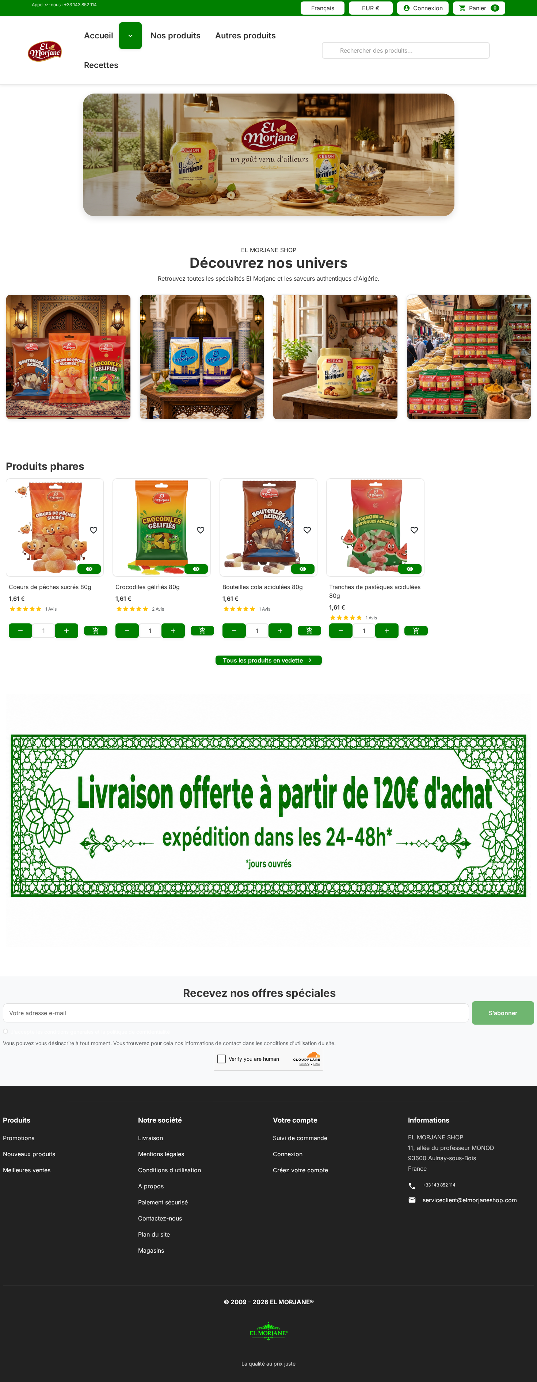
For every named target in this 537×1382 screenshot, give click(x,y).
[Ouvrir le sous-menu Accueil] (130, 35)
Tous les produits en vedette (268, 660)
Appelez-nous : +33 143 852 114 (64, 4)
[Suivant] (426, 155)
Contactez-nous (160, 1218)
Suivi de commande (300, 1138)
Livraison (150, 1138)
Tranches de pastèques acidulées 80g (374, 591)
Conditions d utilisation (169, 1170)
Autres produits (245, 35)
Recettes (101, 65)
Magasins (151, 1250)
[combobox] (406, 50)
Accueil (98, 35)
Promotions (18, 1138)
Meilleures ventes (26, 1170)
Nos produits (176, 35)
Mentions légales (161, 1154)
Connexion (287, 1154)
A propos (151, 1186)
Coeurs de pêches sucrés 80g (50, 587)
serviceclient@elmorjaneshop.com (470, 1200)
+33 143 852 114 (439, 1185)
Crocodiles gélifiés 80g (147, 587)
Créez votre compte (300, 1170)
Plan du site (154, 1234)
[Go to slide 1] (240, 208)
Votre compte (295, 1120)
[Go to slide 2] (259, 208)
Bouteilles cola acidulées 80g (262, 587)
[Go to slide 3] (278, 208)
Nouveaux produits (29, 1154)
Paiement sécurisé (163, 1202)
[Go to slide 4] (297, 208)
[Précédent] (111, 155)
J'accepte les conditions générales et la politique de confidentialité (90, 1032)
